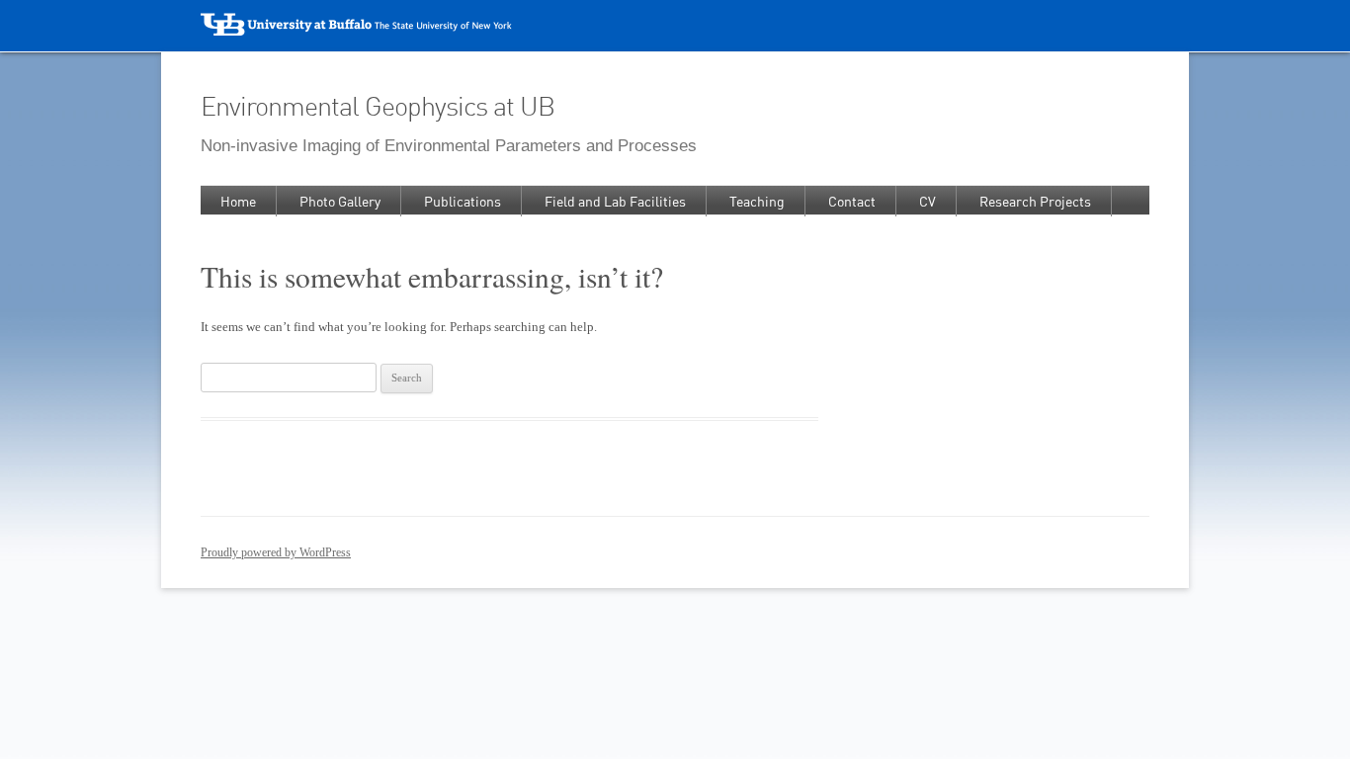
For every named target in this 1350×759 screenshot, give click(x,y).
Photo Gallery (339, 201)
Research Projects (1035, 201)
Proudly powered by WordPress (276, 552)
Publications (462, 201)
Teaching (757, 201)
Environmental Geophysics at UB (377, 106)
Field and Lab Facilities (615, 201)
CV (927, 201)
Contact (852, 201)
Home (238, 201)
